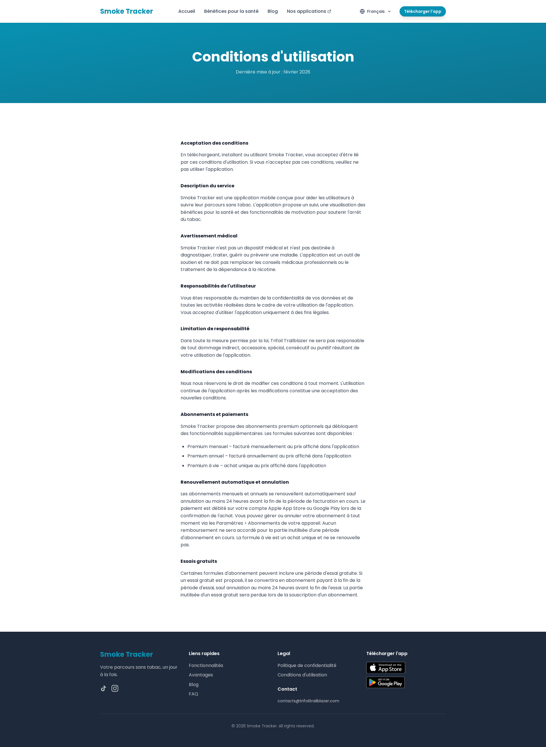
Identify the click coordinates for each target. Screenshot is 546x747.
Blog (273, 11)
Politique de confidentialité (307, 665)
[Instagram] (114, 688)
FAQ (193, 694)
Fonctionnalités (206, 665)
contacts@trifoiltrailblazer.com (308, 701)
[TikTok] (103, 688)
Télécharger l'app (422, 11)
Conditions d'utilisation (302, 675)
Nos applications (306, 11)
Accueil (186, 11)
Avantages (201, 675)
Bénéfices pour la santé (231, 11)
